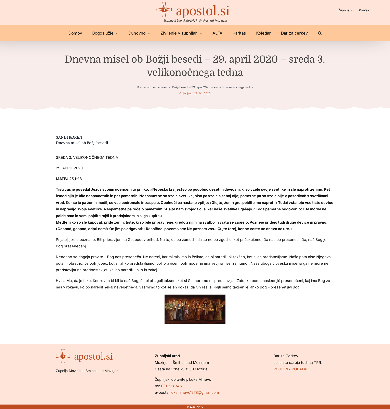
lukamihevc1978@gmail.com (194, 392)
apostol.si (203, 10)
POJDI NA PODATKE (291, 369)
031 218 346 (171, 386)
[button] (320, 33)
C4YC (200, 406)
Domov (141, 87)
